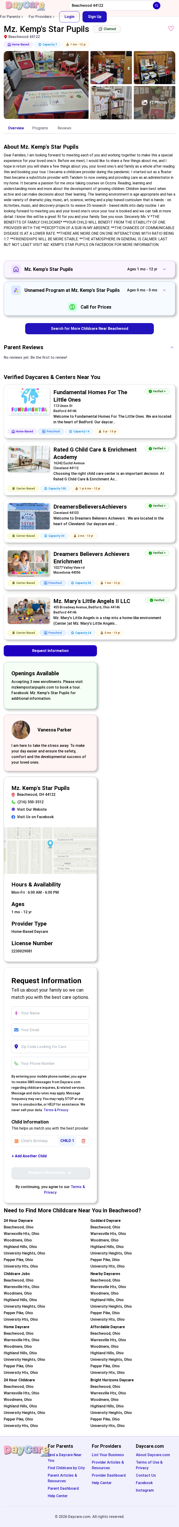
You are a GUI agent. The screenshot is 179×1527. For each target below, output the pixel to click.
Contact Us (146, 1475)
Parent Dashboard (63, 1488)
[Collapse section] (164, 290)
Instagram (145, 1490)
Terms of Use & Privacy (149, 1465)
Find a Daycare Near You (65, 1458)
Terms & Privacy (56, 1110)
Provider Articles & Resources (108, 1465)
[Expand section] (164, 269)
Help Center (58, 1496)
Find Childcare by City (66, 1468)
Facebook (144, 1483)
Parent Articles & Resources (62, 1478)
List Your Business (108, 1455)
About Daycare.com (153, 1455)
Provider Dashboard (109, 1475)
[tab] (16, 128)
